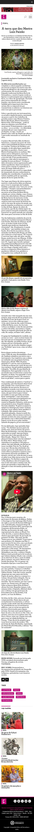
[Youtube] (26, 801)
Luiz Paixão (6, 690)
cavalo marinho (7, 697)
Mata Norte (21, 697)
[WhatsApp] (29, 801)
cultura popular (7, 693)
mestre (16, 690)
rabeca (19, 693)
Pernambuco (7, 700)
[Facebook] (3, 679)
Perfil (5, 23)
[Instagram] (15, 801)
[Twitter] (7, 679)
